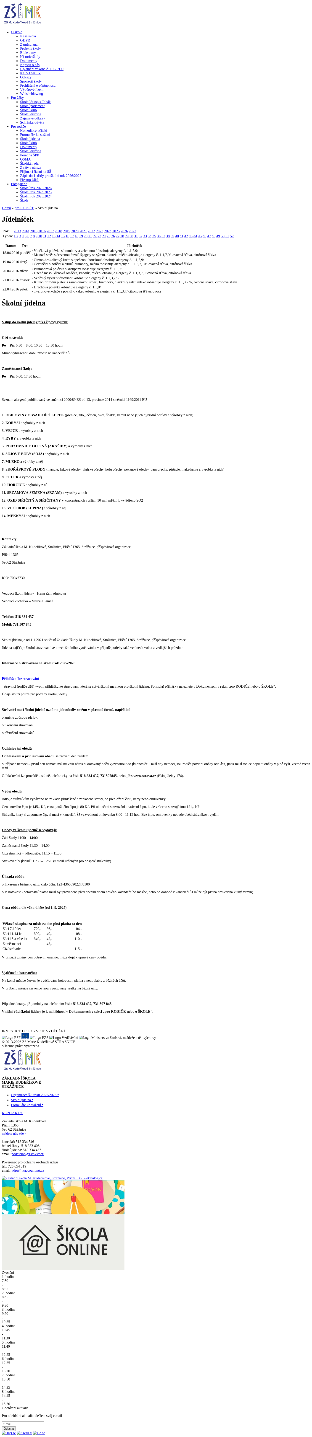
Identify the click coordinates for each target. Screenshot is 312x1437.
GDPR (25, 40)
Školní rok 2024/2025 (36, 192)
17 (72, 236)
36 (159, 236)
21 (90, 236)
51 (227, 236)
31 (136, 236)
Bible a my (28, 52)
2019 (66, 231)
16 (67, 236)
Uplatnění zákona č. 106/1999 (41, 69)
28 (122, 236)
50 (223, 236)
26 (113, 236)
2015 (33, 231)
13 (54, 236)
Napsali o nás (30, 65)
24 (104, 236)
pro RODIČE (24, 208)
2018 (58, 231)
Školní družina (30, 114)
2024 (107, 231)
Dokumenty (28, 61)
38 (168, 236)
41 (181, 236)
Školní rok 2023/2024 (36, 196)
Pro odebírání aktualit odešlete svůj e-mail (32, 1416)
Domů (6, 208)
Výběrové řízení (31, 89)
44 (195, 236)
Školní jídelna (30, 139)
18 (76, 236)
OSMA (25, 159)
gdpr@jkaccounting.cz (27, 1170)
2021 (83, 231)
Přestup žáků (29, 180)
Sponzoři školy (31, 81)
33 (145, 236)
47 (209, 236)
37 (163, 236)
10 (40, 236)
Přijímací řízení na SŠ (35, 171)
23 (99, 236)
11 (44, 236)
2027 (132, 231)
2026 (124, 231)
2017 (50, 231)
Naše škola (28, 36)
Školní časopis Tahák (35, 102)
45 (200, 236)
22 (95, 236)
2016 (42, 231)
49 (218, 236)
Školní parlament (32, 106)
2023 (99, 231)
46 (204, 236)
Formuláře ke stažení (35, 135)
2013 (17, 231)
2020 (75, 231)
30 (131, 236)
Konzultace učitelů (33, 130)
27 (117, 236)
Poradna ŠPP (29, 155)
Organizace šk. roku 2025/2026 (35, 1095)
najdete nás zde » (14, 1133)
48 (213, 236)
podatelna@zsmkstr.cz (27, 1154)
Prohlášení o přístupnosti (38, 85)
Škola (24, 200)
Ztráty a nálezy (31, 167)
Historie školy (30, 57)
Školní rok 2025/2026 (36, 188)
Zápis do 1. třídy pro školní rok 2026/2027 (50, 176)
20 (85, 236)
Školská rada (29, 163)
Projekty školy (30, 48)
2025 (116, 231)
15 (63, 236)
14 (58, 236)
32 (140, 236)
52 (232, 236)
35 (154, 236)
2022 (91, 231)
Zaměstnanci (29, 44)
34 (149, 236)
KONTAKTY (30, 73)
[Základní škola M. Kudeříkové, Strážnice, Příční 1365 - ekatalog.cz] (52, 1178)
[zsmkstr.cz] (22, 24)
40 (177, 236)
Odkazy (26, 77)
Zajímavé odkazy (32, 118)
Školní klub (28, 110)
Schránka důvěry (32, 122)
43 (191, 236)
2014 (25, 231)
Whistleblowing (31, 94)
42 (186, 236)
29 (127, 236)
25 (108, 236)
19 (81, 236)
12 (49, 236)
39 (172, 236)
